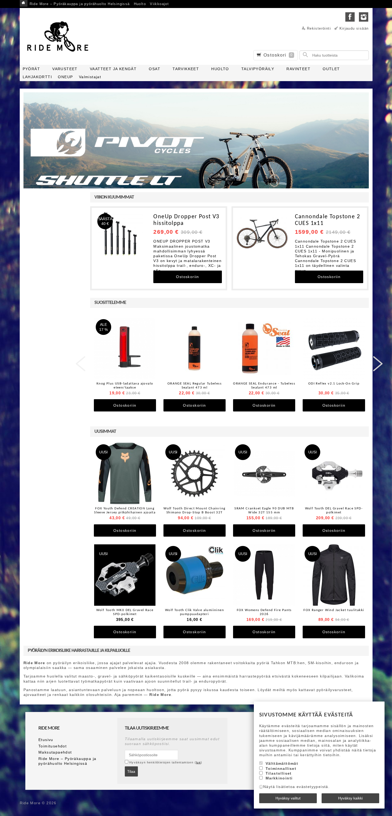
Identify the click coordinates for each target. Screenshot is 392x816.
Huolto (140, 4)
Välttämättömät (282, 763)
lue (198, 762)
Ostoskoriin (187, 277)
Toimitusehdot (52, 746)
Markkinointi (279, 778)
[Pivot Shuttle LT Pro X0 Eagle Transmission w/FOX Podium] (196, 151)
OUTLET (331, 69)
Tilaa (131, 771)
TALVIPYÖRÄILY (257, 69)
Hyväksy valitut (288, 798)
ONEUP (65, 77)
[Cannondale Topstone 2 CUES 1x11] (262, 234)
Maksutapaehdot (55, 752)
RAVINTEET (298, 69)
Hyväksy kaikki (350, 798)
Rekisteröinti (319, 28)
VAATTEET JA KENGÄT (113, 69)
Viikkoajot (159, 4)
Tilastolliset (279, 773)
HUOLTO (220, 69)
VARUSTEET (65, 69)
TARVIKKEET (186, 69)
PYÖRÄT (31, 69)
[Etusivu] (24, 3)
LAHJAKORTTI (37, 77)
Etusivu (45, 740)
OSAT (154, 69)
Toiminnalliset (281, 768)
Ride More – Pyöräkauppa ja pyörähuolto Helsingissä (80, 4)
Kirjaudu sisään (354, 28)
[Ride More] (60, 36)
